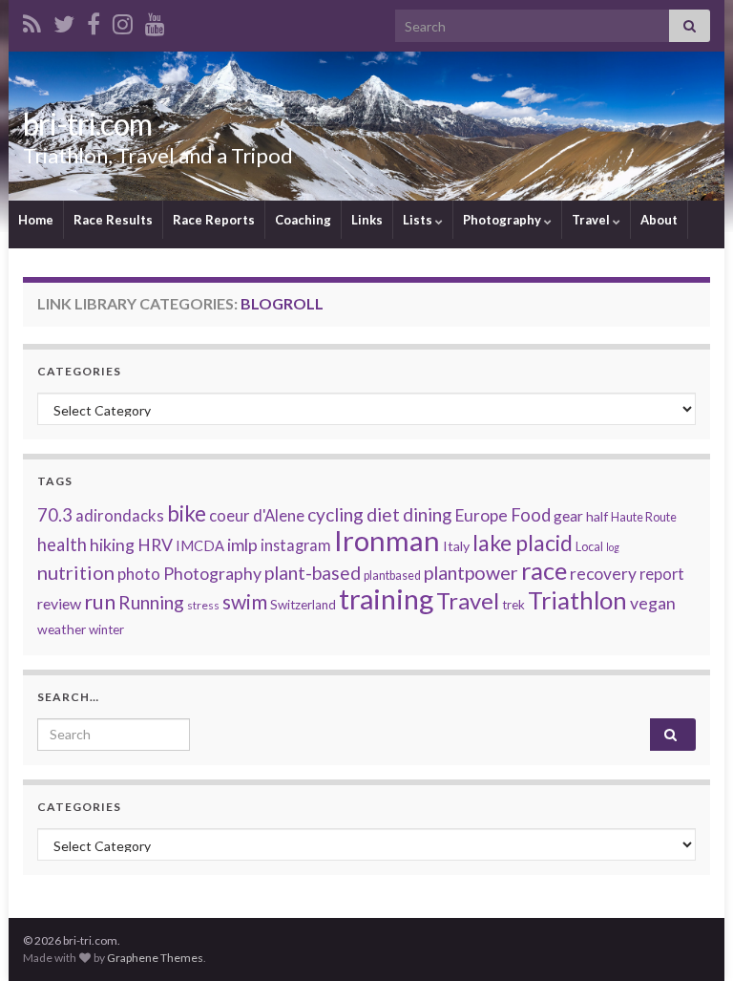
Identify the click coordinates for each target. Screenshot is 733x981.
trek (513, 604)
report (661, 574)
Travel (592, 219)
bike (186, 513)
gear (568, 515)
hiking (112, 544)
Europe (481, 515)
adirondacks (119, 515)
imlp (242, 544)
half (597, 516)
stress (203, 605)
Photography (503, 219)
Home (35, 219)
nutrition (76, 572)
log (612, 547)
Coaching (303, 219)
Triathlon (577, 600)
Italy (456, 546)
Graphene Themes (155, 957)
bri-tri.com (87, 123)
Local (589, 547)
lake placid (522, 542)
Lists (419, 219)
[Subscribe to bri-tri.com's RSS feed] (32, 20)
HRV (155, 544)
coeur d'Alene (256, 515)
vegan (653, 602)
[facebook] (93, 20)
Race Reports (214, 219)
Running (151, 602)
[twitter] (63, 20)
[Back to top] (690, 938)
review (59, 603)
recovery (603, 574)
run (99, 601)
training (386, 598)
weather (61, 629)
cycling (335, 514)
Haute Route (644, 517)
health (62, 544)
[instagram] (123, 20)
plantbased (392, 575)
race (544, 570)
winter (106, 629)
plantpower (471, 573)
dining (427, 514)
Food (531, 514)
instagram (296, 545)
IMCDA (200, 545)
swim (244, 601)
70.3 (55, 514)
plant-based (312, 573)
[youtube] (155, 20)
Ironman (387, 540)
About (659, 219)
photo (138, 574)
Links (367, 219)
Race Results (113, 219)
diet (383, 514)
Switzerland (303, 604)
